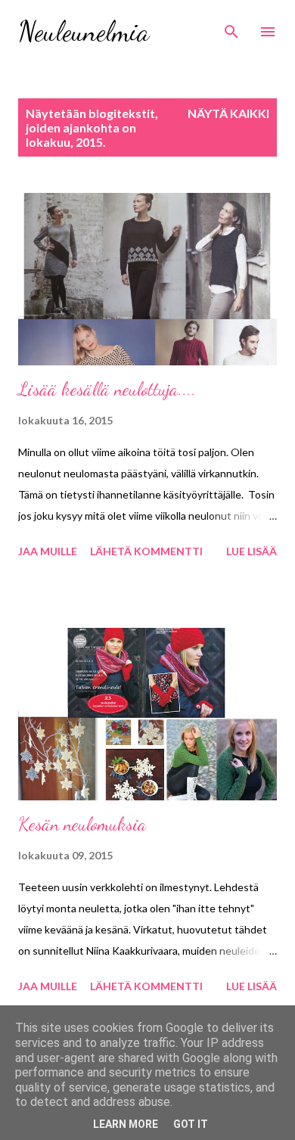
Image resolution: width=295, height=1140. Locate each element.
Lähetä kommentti (146, 551)
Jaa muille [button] (47, 551)
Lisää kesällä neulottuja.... (107, 389)
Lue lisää (251, 551)
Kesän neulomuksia (82, 824)
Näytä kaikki (228, 113)
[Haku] (231, 27)
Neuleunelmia (83, 31)
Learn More (125, 1124)
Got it (190, 1124)
